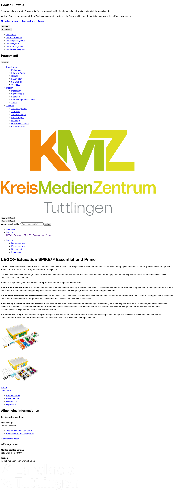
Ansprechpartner (19, 108)
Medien (9, 87)
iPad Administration (20, 123)
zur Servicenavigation (16, 49)
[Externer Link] (39, 477)
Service (9, 232)
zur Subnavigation (14, 46)
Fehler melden (18, 246)
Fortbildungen (17, 117)
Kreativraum (11, 66)
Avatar (14, 102)
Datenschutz (17, 249)
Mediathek (16, 90)
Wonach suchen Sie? (11, 223)
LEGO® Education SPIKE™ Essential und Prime (28, 235)
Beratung (15, 120)
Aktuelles (15, 111)
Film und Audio (18, 72)
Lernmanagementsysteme (23, 99)
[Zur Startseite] (78, 214)
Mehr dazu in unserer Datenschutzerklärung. (22, 21)
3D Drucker (16, 81)
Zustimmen (6, 29)
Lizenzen (15, 96)
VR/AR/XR (16, 84)
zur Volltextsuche (14, 37)
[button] (20, 337)
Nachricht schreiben (10, 438)
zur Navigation (12, 43)
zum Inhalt (11, 34)
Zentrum (10, 105)
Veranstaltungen (18, 114)
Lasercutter (16, 78)
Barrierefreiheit (18, 243)
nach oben (6, 390)
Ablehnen (5, 26)
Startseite (10, 229)
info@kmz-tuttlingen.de (20, 433)
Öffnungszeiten (18, 126)
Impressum (16, 252)
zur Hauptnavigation (15, 40)
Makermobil (16, 69)
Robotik (14, 75)
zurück (4, 387)
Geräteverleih (17, 93)
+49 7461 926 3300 (19, 430)
